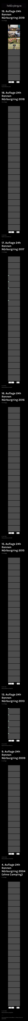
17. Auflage (4, 252)
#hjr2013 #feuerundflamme (7, 745)
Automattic (4, 1018)
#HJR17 (10, 387)
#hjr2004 (11, 1012)
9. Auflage (4, 761)
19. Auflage (4, 20)
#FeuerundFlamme (5, 387)
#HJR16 (10, 537)
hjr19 (10, 86)
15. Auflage (4, 553)
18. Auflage (4, 102)
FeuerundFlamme (5, 86)
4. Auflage (4, 877)
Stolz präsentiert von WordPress (8, 1017)
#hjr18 (3, 236)
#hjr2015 (11, 688)
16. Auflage (4, 402)
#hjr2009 (11, 858)
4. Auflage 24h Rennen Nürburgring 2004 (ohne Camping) (13, 869)
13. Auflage (4, 703)
